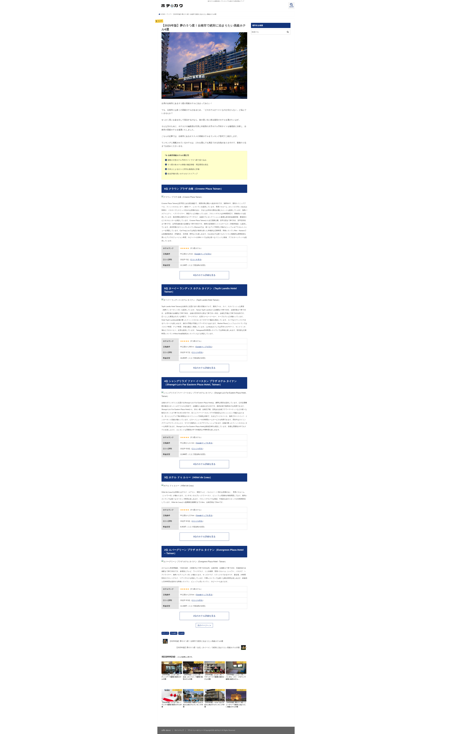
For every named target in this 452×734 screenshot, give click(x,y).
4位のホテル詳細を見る (204, 464)
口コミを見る (196, 260)
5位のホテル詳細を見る (204, 368)
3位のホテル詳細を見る (204, 536)
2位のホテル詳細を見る (204, 616)
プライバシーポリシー (195, 730)
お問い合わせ (166, 730)
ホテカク (218, 730)
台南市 (174, 633)
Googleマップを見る (203, 254)
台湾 (182, 633)
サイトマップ (179, 730)
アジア (166, 633)
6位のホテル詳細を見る (204, 275)
